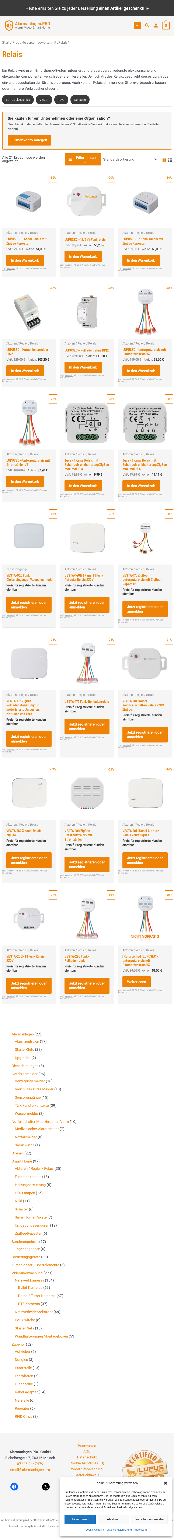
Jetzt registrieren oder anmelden (29, 604)
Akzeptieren (80, 1519)
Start (5, 43)
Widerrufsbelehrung (87, 1469)
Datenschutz (87, 1457)
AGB (87, 1451)
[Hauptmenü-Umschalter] (137, 25)
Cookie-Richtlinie (95, 1529)
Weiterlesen (136, 982)
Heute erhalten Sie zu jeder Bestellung (84, 8)
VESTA (44, 99)
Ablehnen (113, 1519)
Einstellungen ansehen (149, 1519)
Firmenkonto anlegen (29, 140)
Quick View (29, 224)
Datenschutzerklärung (119, 1529)
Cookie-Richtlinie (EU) (87, 1463)
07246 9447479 (30, 1464)
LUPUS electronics (18, 99)
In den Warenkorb (25, 260)
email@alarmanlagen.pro (30, 1470)
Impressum (140, 1529)
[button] (165, 1483)
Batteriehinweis (86, 1475)
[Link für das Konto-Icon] (156, 25)
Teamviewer (87, 1445)
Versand (11, 268)
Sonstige (80, 99)
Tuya (61, 99)
